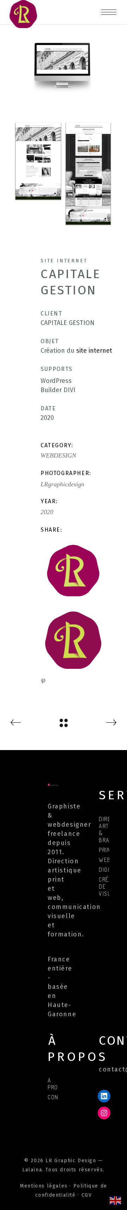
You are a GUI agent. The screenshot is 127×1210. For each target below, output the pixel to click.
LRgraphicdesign (62, 484)
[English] (116, 1200)
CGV (86, 1195)
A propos (58, 1084)
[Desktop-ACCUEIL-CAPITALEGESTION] (63, 63)
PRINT (106, 849)
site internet (94, 350)
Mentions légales (44, 1186)
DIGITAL (109, 869)
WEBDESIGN (58, 455)
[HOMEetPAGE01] (63, 173)
